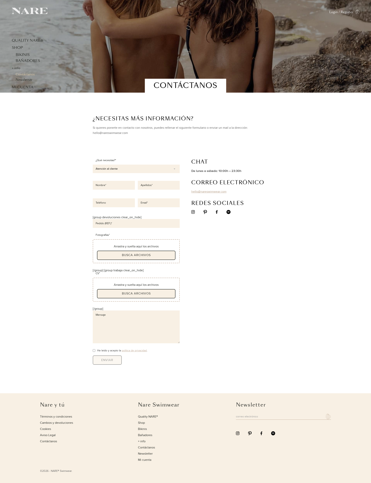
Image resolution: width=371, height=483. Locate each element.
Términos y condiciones (56, 417)
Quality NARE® (27, 40)
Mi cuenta (22, 87)
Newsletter (24, 80)
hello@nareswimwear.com (208, 192)
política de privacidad (134, 350)
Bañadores (28, 60)
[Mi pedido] (357, 13)
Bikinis (23, 54)
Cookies (45, 429)
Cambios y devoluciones (56, 423)
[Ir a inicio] (29, 13)
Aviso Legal (48, 435)
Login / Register (341, 12)
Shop (17, 47)
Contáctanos (25, 74)
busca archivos (136, 255)
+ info (16, 68)
